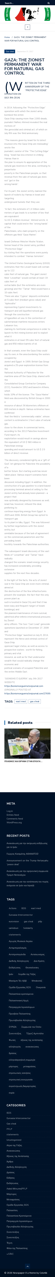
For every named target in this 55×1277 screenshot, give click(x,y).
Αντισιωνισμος (38, 954)
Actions (12, 908)
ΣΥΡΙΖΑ (12, 1026)
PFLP (9, 1129)
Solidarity (28, 928)
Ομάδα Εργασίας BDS (20, 987)
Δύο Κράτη (39, 961)
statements (15, 934)
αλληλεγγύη (15, 1046)
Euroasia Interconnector (21, 914)
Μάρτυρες (12, 1194)
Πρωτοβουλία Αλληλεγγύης (22, 1020)
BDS (23, 908)
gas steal (34, 701)
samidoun (13, 928)
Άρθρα (10, 1161)
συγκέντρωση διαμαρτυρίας (22, 1086)
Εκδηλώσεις (15, 967)
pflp (40, 921)
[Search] (49, 3)
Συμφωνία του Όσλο (31, 1026)
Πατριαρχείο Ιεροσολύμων (22, 1007)
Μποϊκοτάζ (37, 980)
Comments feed (15, 818)
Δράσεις (11, 1172)
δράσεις (12, 1053)
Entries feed (13, 814)
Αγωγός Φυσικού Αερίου (21, 941)
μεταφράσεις (29, 1066)
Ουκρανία (41, 987)
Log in (10, 811)
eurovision (14, 921)
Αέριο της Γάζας (14, 1145)
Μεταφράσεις (13, 1199)
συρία (11, 1092)
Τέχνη (9, 1242)
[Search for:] (13, 3)
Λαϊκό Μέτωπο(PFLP (17, 1188)
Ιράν (11, 974)
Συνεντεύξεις (15, 1033)
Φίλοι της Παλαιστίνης (17, 1248)
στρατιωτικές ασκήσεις (20, 1073)
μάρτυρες (13, 1066)
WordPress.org (14, 822)
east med (21, 701)
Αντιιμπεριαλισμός (18, 947)
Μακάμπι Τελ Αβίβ (18, 980)
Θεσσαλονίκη (32, 967)
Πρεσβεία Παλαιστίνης (20, 1013)
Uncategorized (14, 1139)
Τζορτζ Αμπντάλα (35, 1033)
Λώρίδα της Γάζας (27, 974)
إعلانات (10, 1253)
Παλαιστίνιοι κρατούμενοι (21, 994)
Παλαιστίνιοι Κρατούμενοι (19, 1215)
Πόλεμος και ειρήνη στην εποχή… (23, 761)
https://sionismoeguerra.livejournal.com (23, 686)
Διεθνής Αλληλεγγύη (19, 961)
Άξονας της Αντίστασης (18, 1156)
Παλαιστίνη (12, 1210)
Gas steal (10, 51)
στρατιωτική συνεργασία (21, 1079)
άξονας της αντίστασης (32, 1040)
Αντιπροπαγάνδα (17, 954)
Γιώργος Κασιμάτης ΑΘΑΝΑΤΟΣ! (22, 853)
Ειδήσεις (11, 1177)
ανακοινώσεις (32, 1046)
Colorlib (43, 1272)
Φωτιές (12, 1040)
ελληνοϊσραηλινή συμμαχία (22, 1059)
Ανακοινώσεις (13, 1150)
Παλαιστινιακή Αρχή (18, 1000)
